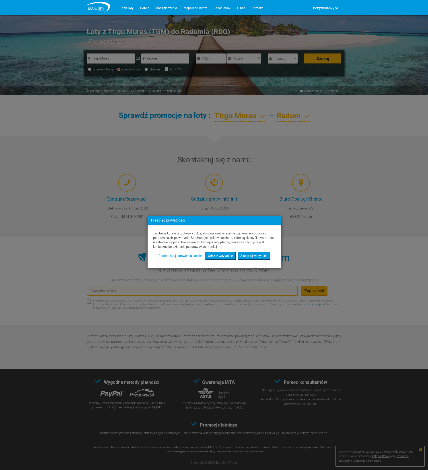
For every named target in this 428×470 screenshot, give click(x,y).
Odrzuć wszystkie (220, 256)
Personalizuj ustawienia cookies (180, 256)
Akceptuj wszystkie (254, 256)
